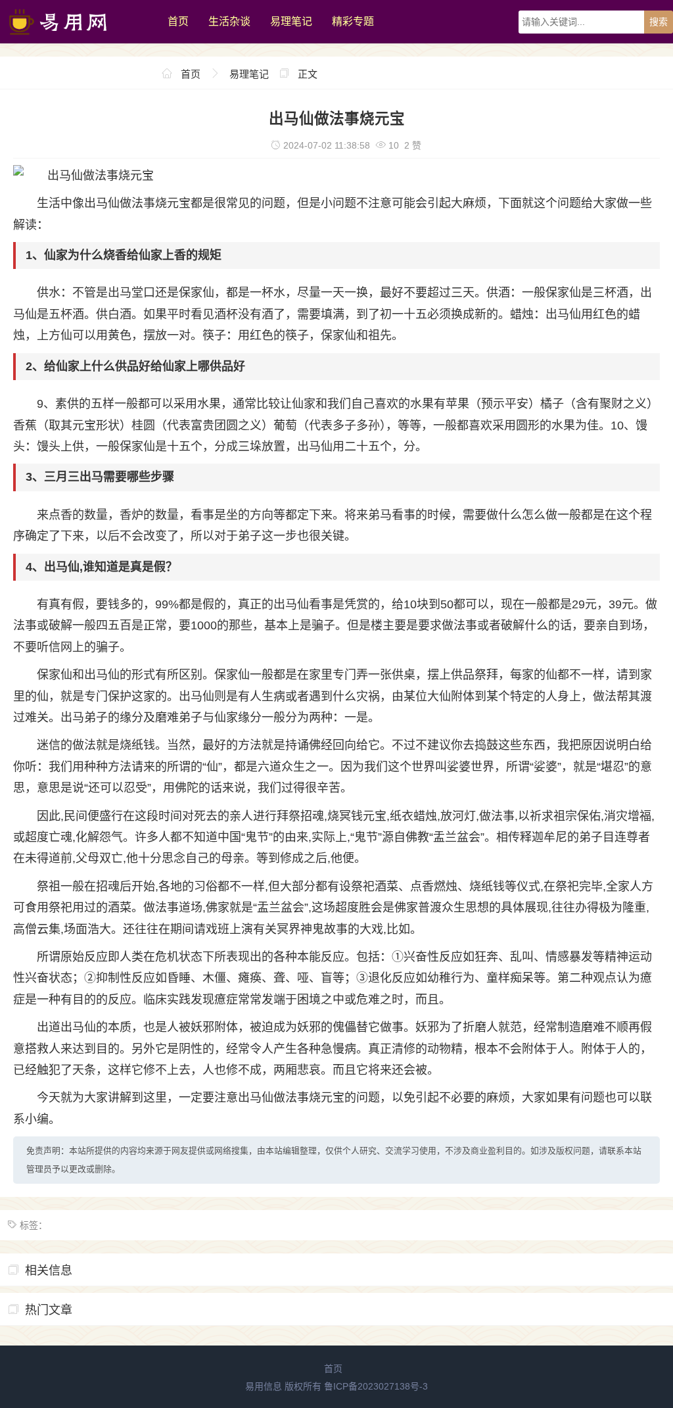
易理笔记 (291, 21)
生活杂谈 (229, 21)
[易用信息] (77, 40)
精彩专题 (353, 21)
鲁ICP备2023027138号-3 (376, 1386)
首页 (178, 21)
